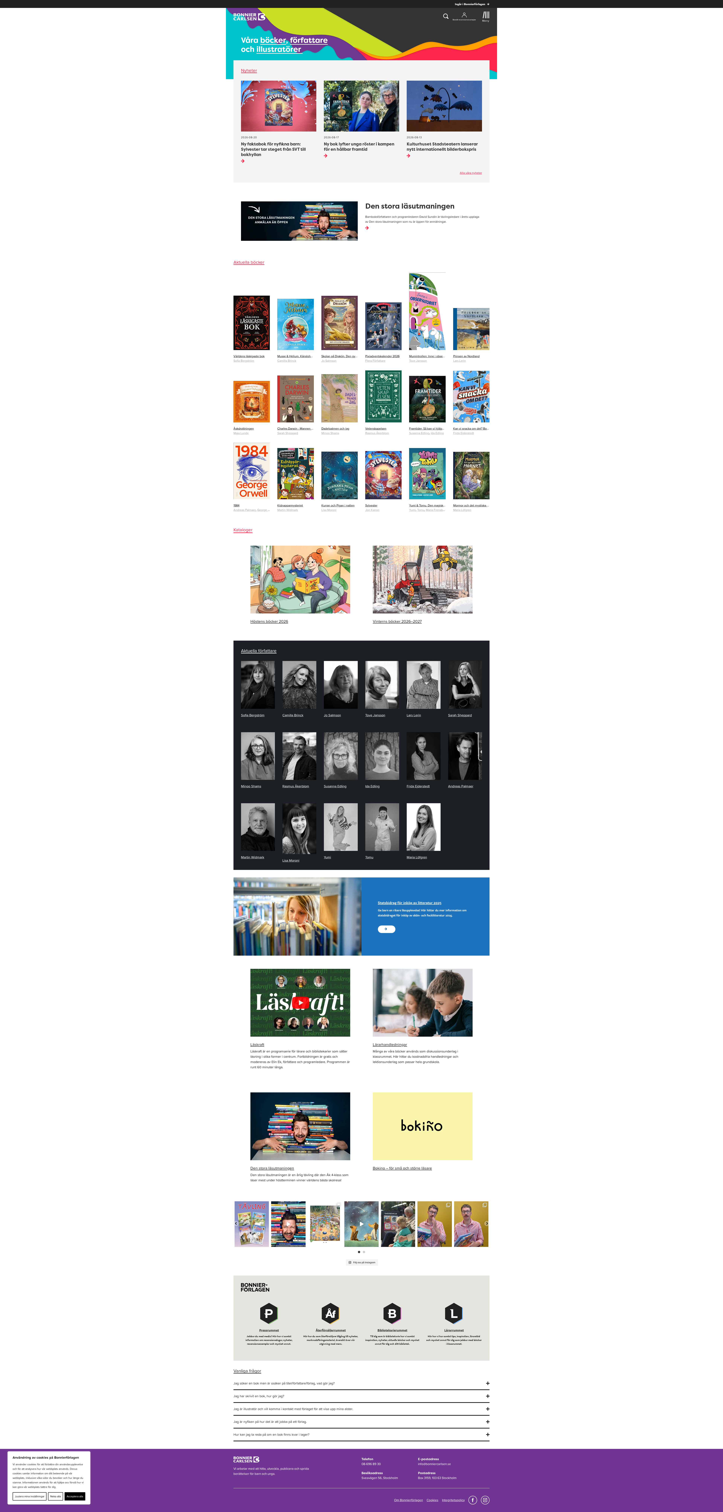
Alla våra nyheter (471, 173)
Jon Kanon (372, 510)
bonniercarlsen (251, 1204)
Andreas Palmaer (244, 510)
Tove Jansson (418, 360)
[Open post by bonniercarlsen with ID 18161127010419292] (434, 1224)
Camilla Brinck (286, 360)
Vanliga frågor (247, 1370)
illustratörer (279, 49)
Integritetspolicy (453, 1500)
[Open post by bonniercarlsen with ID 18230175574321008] (325, 1224)
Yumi (412, 510)
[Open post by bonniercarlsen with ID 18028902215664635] (288, 1224)
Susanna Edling (419, 433)
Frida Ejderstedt (463, 433)
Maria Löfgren (462, 510)
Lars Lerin (459, 360)
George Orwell (266, 510)
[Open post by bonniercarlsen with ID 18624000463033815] (252, 1224)
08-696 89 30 (371, 1464)
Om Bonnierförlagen (408, 1500)
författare (309, 40)
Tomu (420, 510)
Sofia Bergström (243, 360)
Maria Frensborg (436, 510)
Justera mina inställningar (29, 1496)
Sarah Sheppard (287, 433)
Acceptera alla (75, 1496)
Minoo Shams (330, 433)
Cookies (432, 1500)
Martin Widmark (287, 510)
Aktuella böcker (248, 262)
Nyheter (249, 70)
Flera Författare (375, 360)
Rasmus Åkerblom (377, 433)
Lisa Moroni (328, 510)
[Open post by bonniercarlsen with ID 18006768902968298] (471, 1224)
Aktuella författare (259, 650)
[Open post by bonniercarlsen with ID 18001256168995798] (361, 1224)
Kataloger (242, 529)
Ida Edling (437, 433)
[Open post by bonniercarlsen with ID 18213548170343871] (398, 1224)
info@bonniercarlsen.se (434, 1464)
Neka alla (55, 1496)
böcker (273, 40)
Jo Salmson (328, 360)
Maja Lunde (241, 433)
